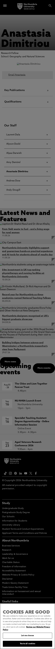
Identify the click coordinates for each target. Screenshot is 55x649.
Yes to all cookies (27, 644)
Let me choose (27, 636)
